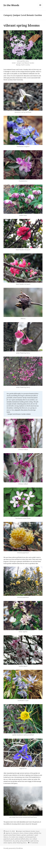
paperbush (7, 839)
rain (30, 839)
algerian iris (9, 833)
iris (10, 837)
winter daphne (8, 843)
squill (31, 841)
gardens (24, 835)
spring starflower (25, 841)
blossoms (16, 833)
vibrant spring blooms (22, 25)
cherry (21, 833)
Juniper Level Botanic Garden (26, 831)
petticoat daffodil (20, 839)
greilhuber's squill (32, 835)
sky (14, 841)
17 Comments (34, 843)
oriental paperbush (30, 837)
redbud (34, 839)
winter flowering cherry (20, 843)
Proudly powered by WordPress (13, 848)
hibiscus (6, 837)
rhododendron (8, 841)
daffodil (36, 833)
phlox (27, 839)
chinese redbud (28, 833)
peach (12, 839)
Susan (37, 831)
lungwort (21, 837)
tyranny (36, 841)
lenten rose (14, 837)
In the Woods (11, 5)
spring (17, 841)
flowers (18, 835)
